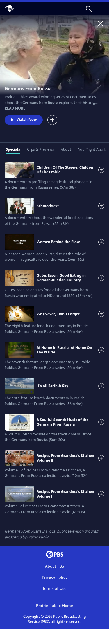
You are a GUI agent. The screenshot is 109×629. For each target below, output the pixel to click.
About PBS (54, 566)
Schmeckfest (48, 206)
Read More (15, 108)
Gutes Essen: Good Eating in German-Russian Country (61, 277)
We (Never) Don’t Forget (58, 314)
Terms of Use (54, 588)
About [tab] (66, 149)
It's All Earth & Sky (52, 386)
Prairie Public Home (54, 605)
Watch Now (27, 119)
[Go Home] (100, 23)
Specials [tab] (13, 149)
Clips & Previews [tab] (40, 149)
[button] (88, 8)
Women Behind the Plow (58, 242)
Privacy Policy (54, 577)
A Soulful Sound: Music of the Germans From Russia (62, 422)
